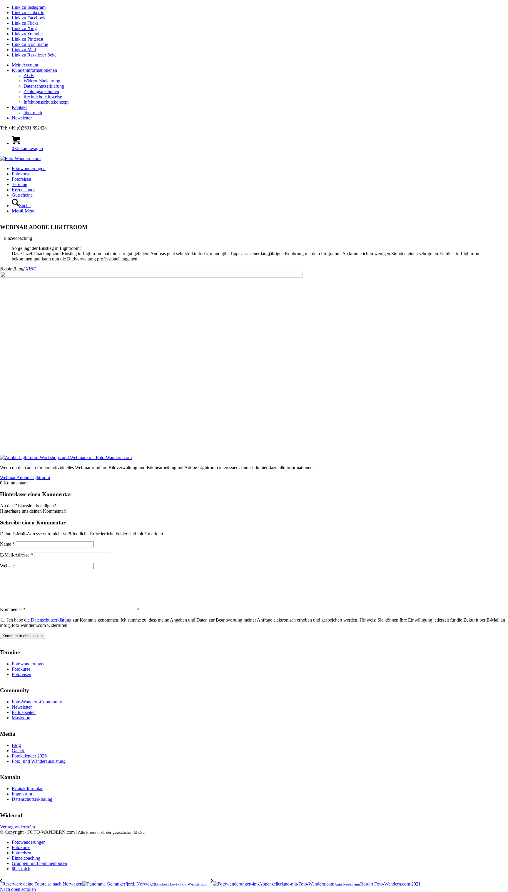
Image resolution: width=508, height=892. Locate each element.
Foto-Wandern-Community (37, 701)
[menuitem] (260, 65)
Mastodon (21, 717)
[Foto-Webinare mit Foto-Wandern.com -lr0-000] (151, 275)
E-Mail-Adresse (16, 554)
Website (7, 565)
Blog (16, 745)
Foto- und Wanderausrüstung (39, 761)
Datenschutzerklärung (44, 86)
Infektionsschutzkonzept (46, 101)
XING (31, 268)
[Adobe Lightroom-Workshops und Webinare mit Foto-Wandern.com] (66, 457)
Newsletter (22, 117)
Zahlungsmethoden (41, 91)
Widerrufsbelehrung (42, 80)
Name (7, 544)
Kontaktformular (27, 788)
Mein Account (25, 64)
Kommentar (13, 609)
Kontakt (19, 107)
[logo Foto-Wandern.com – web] (20, 158)
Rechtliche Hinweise (43, 96)
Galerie (18, 750)
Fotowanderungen (29, 663)
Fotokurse (21, 669)
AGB (29, 75)
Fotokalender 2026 (29, 755)
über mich (33, 112)
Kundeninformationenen (34, 70)
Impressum (22, 793)
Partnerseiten (24, 712)
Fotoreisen (21, 674)
